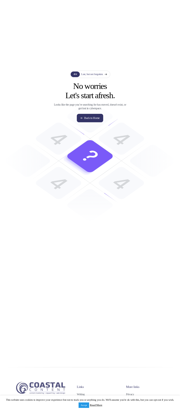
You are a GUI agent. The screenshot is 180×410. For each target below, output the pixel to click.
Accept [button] (84, 405)
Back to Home (92, 117)
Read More (96, 405)
